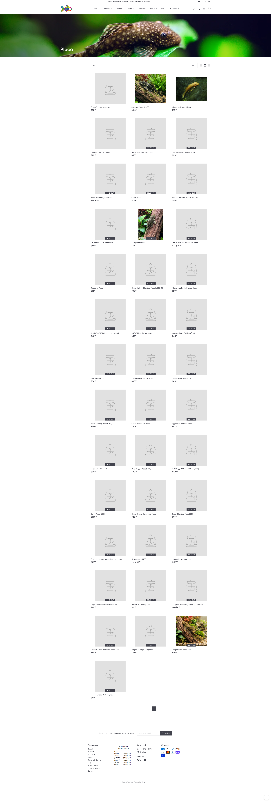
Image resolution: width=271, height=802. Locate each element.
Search (90, 749)
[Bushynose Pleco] (150, 227)
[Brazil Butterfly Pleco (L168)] (110, 408)
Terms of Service (94, 768)
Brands (120, 9)
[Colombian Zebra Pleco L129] (110, 227)
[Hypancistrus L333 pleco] (191, 543)
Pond (130, 9)
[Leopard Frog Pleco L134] (110, 136)
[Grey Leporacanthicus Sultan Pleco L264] (110, 543)
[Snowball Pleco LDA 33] (150, 91)
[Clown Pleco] (150, 182)
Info (163, 9)
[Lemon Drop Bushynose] (150, 589)
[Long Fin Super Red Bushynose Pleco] (110, 634)
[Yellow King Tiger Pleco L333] (150, 136)
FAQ (89, 763)
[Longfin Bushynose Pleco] (191, 634)
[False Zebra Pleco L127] (110, 453)
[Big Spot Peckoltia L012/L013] (150, 363)
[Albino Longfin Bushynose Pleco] (191, 272)
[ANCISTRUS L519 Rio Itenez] (150, 317)
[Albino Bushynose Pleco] (191, 91)
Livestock (107, 9)
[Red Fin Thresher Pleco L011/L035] (191, 182)
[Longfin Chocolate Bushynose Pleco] (110, 679)
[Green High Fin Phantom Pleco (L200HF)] (150, 272)
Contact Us (174, 9)
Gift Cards (91, 754)
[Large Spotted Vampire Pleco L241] (110, 589)
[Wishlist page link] (194, 9)
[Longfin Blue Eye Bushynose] (150, 634)
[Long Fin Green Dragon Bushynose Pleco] (191, 589)
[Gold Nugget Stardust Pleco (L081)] (191, 453)
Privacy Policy (93, 765)
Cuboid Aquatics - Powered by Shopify (134, 782)
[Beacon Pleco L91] (110, 363)
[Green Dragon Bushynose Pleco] (150, 498)
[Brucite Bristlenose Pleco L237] (191, 136)
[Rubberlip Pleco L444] (110, 272)
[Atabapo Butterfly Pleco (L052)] (191, 317)
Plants (94, 9)
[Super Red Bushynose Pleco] (110, 182)
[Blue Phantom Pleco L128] (191, 363)
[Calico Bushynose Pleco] (150, 408)
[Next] (154, 708)
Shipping (91, 757)
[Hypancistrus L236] (150, 543)
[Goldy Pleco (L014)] (110, 498)
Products (142, 9)
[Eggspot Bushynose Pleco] (191, 408)
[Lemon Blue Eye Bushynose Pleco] (191, 227)
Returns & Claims (94, 760)
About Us (153, 9)
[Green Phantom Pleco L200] (191, 498)
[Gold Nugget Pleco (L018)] (150, 453)
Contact (91, 771)
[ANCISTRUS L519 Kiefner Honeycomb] (110, 317)
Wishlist (91, 752)
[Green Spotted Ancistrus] (110, 91)
